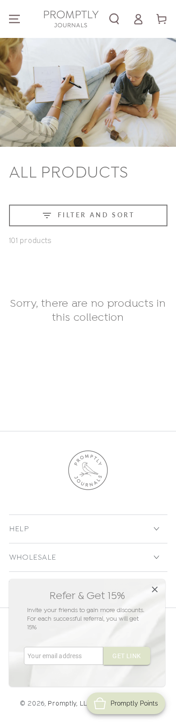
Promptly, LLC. (70, 703)
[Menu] (14, 19)
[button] (114, 19)
